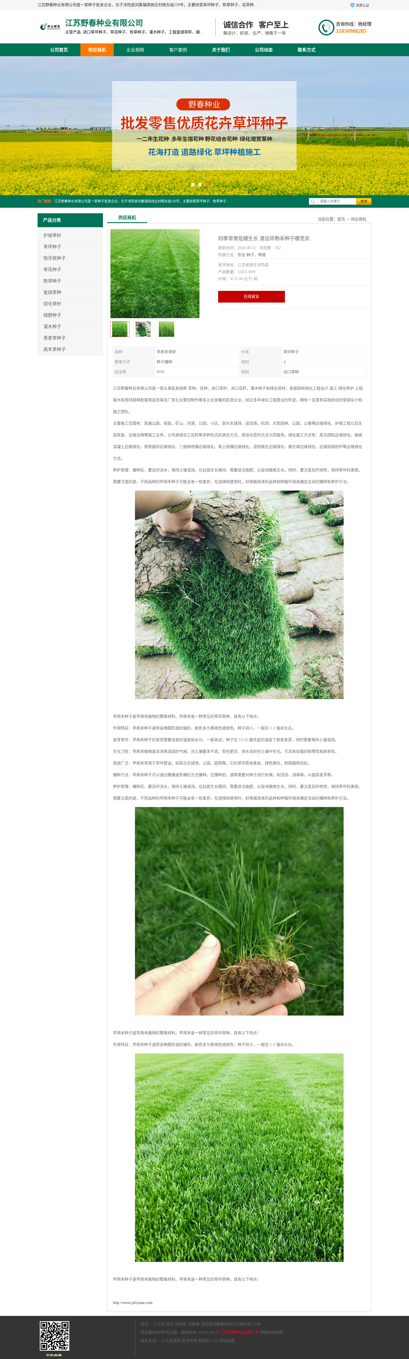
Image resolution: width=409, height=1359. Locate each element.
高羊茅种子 (54, 349)
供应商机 (97, 50)
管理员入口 (208, 1341)
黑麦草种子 (54, 338)
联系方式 (307, 50)
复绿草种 (52, 292)
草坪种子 (52, 246)
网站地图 (227, 1341)
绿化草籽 (52, 303)
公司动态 (264, 50)
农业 (241, 255)
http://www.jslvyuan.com (132, 1303)
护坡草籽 (52, 235)
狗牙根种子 (54, 258)
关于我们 (221, 50)
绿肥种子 (52, 315)
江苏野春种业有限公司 (239, 1332)
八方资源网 (171, 1341)
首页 (341, 219)
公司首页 (59, 50)
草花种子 (52, 269)
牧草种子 (52, 281)
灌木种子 (52, 326)
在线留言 (251, 296)
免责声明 (189, 1341)
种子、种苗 (256, 255)
